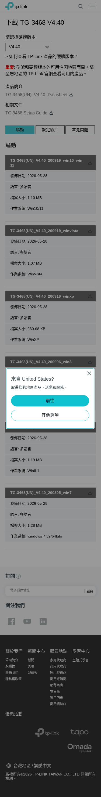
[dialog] (50, 398)
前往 (50, 400)
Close (89, 373)
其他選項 (50, 415)
